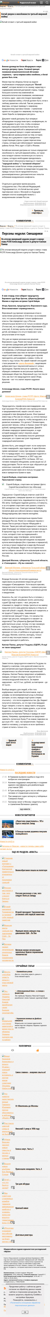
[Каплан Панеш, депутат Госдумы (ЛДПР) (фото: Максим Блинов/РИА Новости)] (25, 653)
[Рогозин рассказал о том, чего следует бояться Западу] (8, 894)
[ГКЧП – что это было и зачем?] (8, 1183)
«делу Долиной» (26, 363)
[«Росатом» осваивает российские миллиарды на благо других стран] (8, 1235)
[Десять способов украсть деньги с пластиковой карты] (8, 979)
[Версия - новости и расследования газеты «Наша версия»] (8, 3)
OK (25, 1312)
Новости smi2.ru (7, 770)
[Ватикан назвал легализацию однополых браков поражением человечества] (8, 952)
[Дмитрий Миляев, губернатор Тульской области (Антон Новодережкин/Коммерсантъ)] (25, 569)
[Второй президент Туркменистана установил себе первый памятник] (8, 913)
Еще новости (25, 809)
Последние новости (25, 772)
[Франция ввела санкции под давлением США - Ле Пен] (8, 932)
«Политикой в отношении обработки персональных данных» (25, 1304)
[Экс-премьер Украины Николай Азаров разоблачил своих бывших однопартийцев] (8, 1002)
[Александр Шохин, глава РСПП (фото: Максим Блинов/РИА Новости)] (25, 397)
